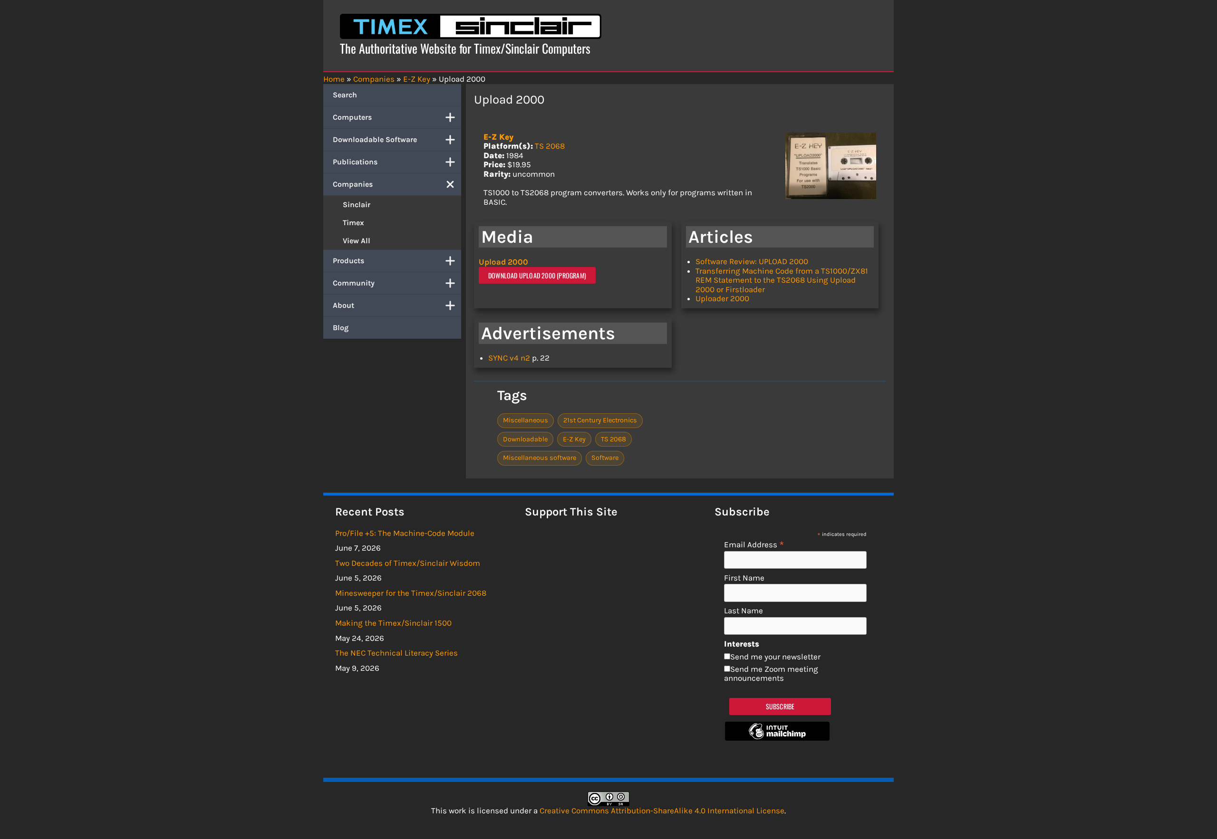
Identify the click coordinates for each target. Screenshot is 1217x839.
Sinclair (356, 204)
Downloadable (525, 439)
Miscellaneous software (539, 458)
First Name (744, 577)
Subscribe (780, 706)
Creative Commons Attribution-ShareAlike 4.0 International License (662, 810)
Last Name (743, 610)
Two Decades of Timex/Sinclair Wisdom (407, 563)
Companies (353, 184)
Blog (340, 327)
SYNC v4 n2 (509, 357)
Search (345, 94)
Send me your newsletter (775, 656)
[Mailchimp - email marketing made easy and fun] (777, 738)
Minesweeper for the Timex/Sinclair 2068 (410, 593)
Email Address (754, 544)
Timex (353, 222)
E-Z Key (498, 137)
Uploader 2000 (722, 298)
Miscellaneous (525, 420)
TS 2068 (550, 146)
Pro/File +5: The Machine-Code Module (404, 533)
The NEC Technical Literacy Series (396, 653)
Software (604, 458)
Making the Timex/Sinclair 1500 (393, 623)
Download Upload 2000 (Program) (537, 275)
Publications (355, 161)
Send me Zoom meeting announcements (771, 673)
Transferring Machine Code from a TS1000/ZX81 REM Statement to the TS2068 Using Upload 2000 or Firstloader (781, 280)
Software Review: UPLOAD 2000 (751, 261)
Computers (352, 117)
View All (356, 240)
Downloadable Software (375, 139)
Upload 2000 (503, 262)
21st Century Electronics (600, 420)
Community (354, 282)
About (343, 305)
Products (348, 260)
